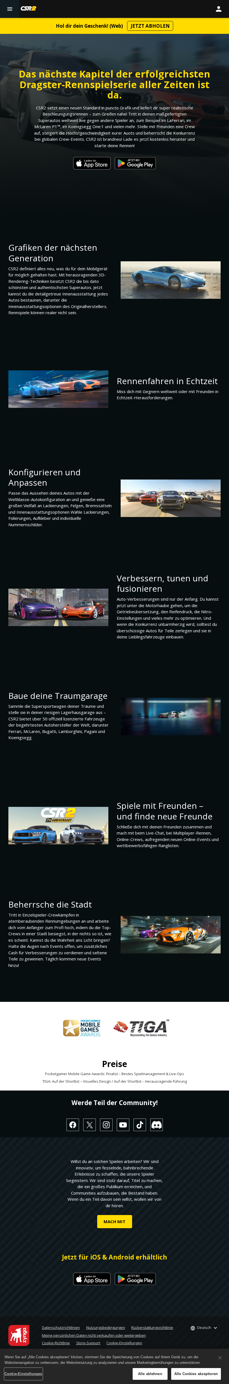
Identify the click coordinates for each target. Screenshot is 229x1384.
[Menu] (9, 9)
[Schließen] (220, 1358)
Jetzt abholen (150, 26)
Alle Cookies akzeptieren (196, 1374)
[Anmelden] (218, 9)
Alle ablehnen (150, 1374)
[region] (114, 1366)
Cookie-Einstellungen (124, 1342)
